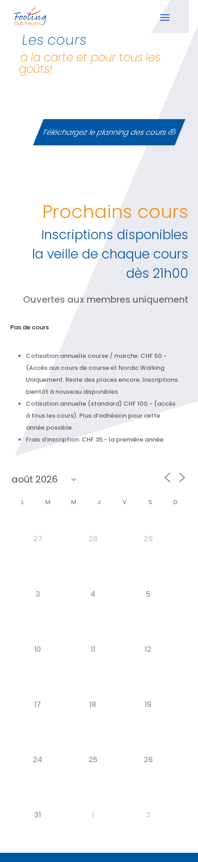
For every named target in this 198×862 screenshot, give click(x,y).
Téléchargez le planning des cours (104, 132)
